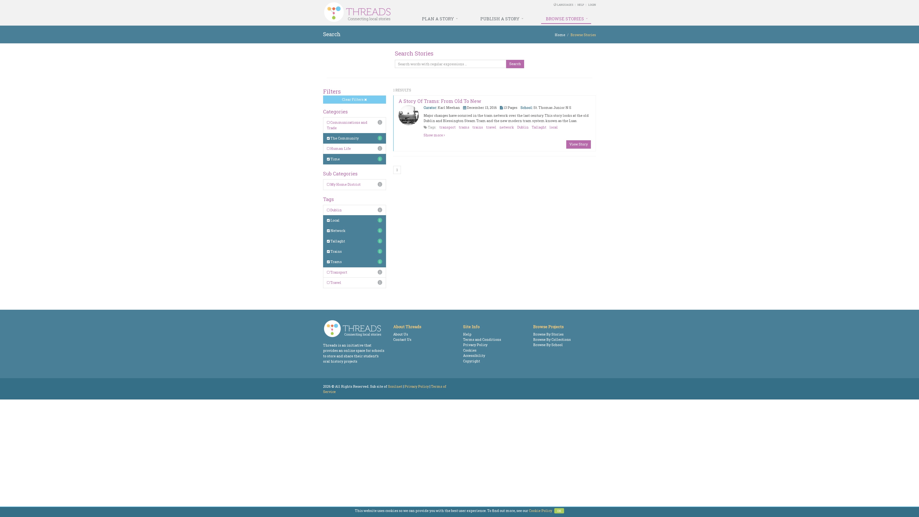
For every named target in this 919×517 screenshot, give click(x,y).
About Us (400, 334)
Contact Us (402, 339)
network (506, 127)
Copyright (471, 361)
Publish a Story (500, 19)
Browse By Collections (552, 339)
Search (515, 64)
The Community (344, 138)
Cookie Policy (540, 510)
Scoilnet (395, 386)
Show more (434, 135)
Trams (336, 261)
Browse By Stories (548, 334)
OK (559, 511)
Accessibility (474, 355)
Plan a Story (438, 19)
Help (580, 4)
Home (560, 35)
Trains (336, 251)
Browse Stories (565, 19)
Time (335, 159)
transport (447, 127)
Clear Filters (353, 99)
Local (335, 220)
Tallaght (337, 241)
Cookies (469, 350)
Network (338, 230)
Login (592, 4)
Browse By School (548, 345)
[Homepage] (407, 12)
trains (477, 127)
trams (464, 127)
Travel (335, 282)
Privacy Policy (475, 345)
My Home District (345, 184)
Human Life (340, 148)
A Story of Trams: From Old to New (439, 101)
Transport (338, 272)
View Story (578, 144)
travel (491, 127)
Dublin (336, 210)
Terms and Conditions (482, 339)
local (553, 127)
